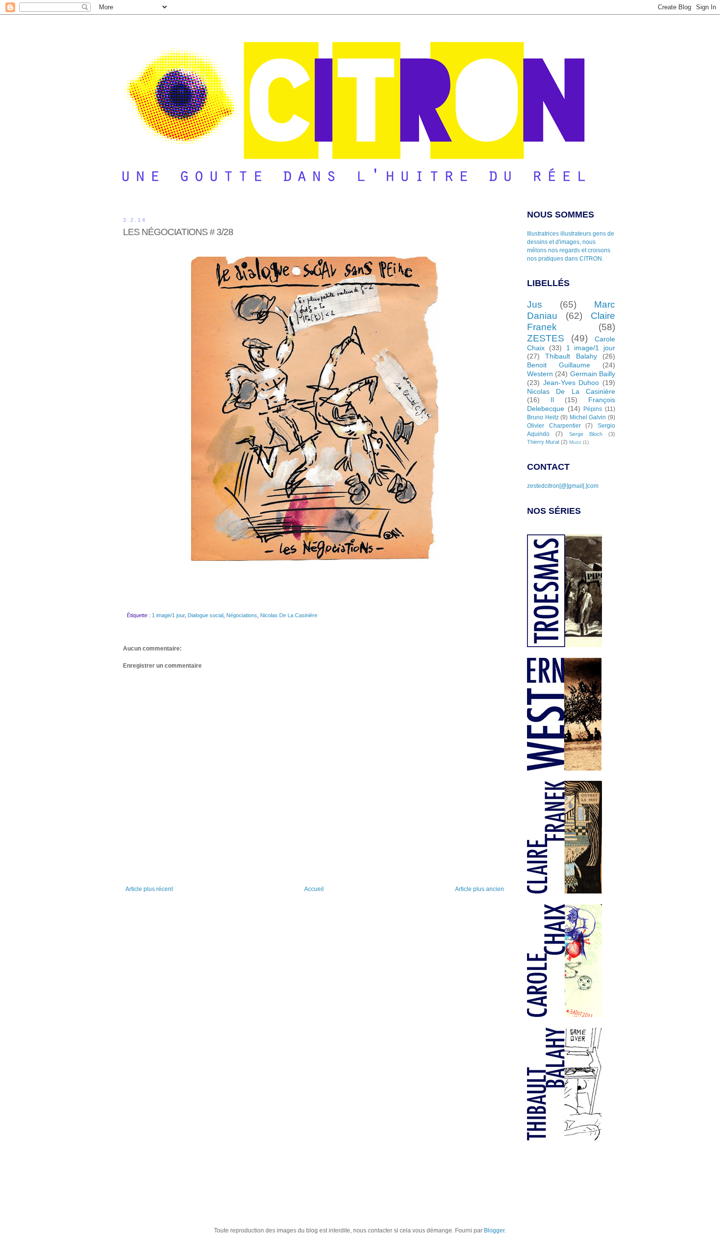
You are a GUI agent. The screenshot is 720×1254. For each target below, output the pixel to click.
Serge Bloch (585, 434)
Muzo (575, 442)
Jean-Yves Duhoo (571, 382)
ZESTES (545, 338)
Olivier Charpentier (554, 425)
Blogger (494, 1230)
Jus (534, 304)
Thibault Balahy (571, 356)
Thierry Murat (543, 442)
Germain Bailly (592, 374)
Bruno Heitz (543, 417)
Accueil (314, 889)
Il (552, 400)
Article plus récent (149, 889)
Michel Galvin (588, 417)
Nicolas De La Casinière (288, 615)
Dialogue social (205, 615)
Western (540, 374)
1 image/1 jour (168, 615)
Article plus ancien (479, 889)
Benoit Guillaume (558, 365)
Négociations (241, 615)
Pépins (592, 409)
